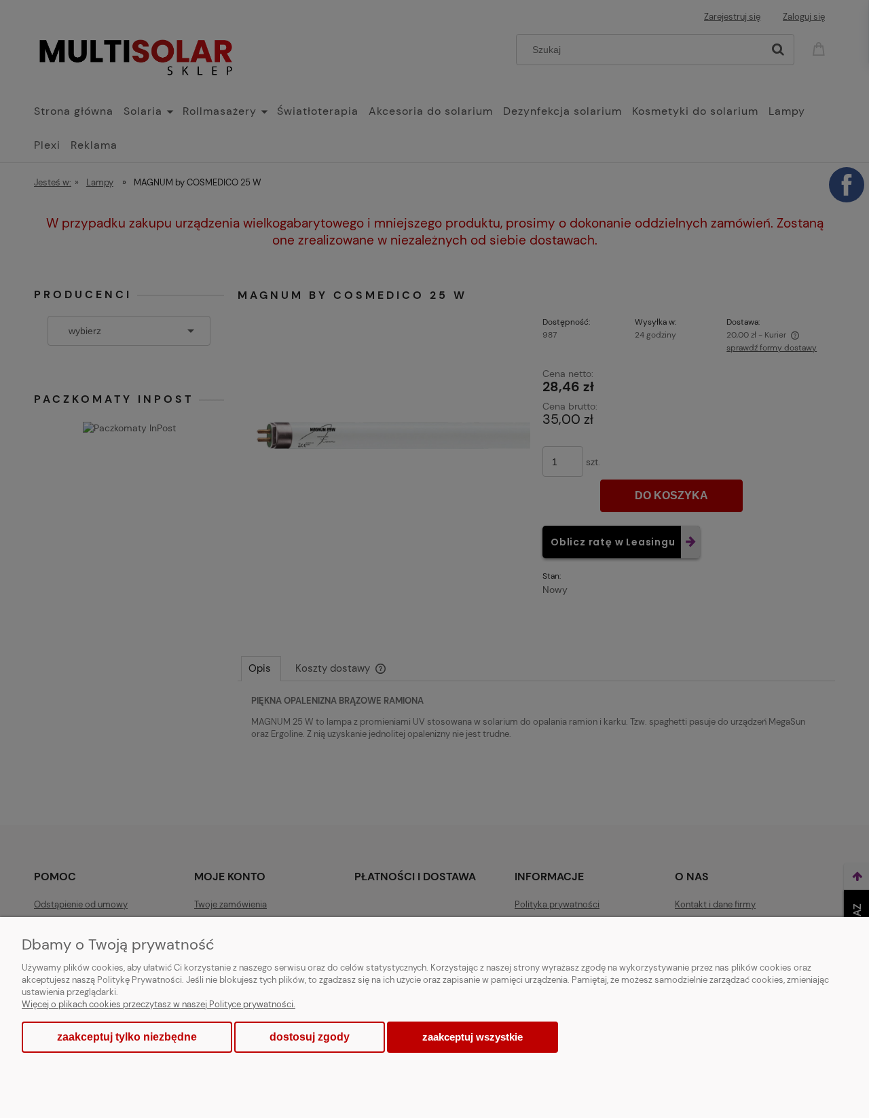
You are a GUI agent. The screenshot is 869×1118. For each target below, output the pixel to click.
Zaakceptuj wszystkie (472, 1037)
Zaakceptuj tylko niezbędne (127, 1037)
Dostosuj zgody (310, 1037)
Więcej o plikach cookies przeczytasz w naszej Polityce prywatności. (158, 1004)
